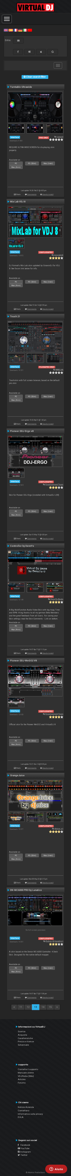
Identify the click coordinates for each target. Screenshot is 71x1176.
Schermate (23, 1045)
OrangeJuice (17, 775)
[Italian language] (25, 30)
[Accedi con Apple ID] (41, 52)
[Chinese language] (30, 30)
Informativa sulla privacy (30, 1114)
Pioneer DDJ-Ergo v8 (22, 431)
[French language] (15, 30)
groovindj (58, 255)
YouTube (24, 1148)
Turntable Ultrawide (21, 87)
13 (35, 1007)
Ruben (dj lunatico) (54, 941)
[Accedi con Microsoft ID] (29, 52)
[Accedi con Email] (18, 41)
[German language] (20, 30)
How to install (48, 194)
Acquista (22, 1035)
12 (28, 1007)
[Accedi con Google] (52, 52)
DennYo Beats (57, 599)
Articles (22, 1079)
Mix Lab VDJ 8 (17, 201)
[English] (6, 30)
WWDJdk (59, 370)
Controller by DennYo (22, 546)
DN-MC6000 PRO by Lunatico (26, 890)
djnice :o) (59, 829)
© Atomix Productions (35, 1172)
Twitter (23, 1155)
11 (21, 1007)
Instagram (25, 1151)
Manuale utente (26, 1072)
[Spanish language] (11, 30)
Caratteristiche (25, 1038)
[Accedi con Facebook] (18, 52)
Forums (22, 1082)
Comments (32, 194)
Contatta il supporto (28, 1069)
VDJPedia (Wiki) (26, 1076)
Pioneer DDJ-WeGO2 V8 (23, 660)
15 (50, 1007)
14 (43, 1007)
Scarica (21, 1031)
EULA (20, 1117)
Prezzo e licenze (26, 1041)
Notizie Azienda (26, 1107)
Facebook (24, 1145)
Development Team (54, 484)
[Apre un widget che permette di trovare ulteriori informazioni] (56, 1169)
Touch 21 (15, 316)
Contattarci (23, 1110)
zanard (60, 137)
